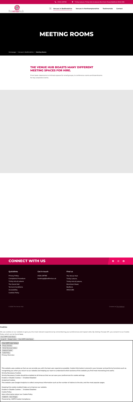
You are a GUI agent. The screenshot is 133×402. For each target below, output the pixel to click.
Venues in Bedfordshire (62, 8)
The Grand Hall (14, 284)
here (21, 334)
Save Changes (13, 396)
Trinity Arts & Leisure (16, 281)
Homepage (12, 52)
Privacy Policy (14, 276)
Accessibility (13, 290)
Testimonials (108, 8)
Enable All (5, 396)
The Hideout (120, 306)
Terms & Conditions (16, 287)
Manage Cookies (12, 339)
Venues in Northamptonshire (87, 8)
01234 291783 (42, 276)
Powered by (16, 399)
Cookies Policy (14, 293)
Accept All (3, 339)
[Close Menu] (50, 8)
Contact (119, 8)
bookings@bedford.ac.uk (47, 278)
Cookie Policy (27, 394)
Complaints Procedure (17, 278)
